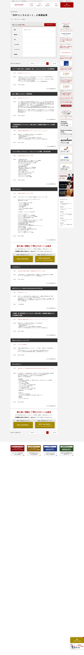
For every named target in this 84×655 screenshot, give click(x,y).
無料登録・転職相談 (67, 5)
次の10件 (54, 63)
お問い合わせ (69, 1)
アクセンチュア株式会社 (22, 344)
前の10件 (32, 63)
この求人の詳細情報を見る (51, 88)
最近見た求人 (62, 1)
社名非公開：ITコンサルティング (24, 73)
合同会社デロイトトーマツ (22, 292)
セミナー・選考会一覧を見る (66, 105)
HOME (12, 19)
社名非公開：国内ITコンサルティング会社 (25, 155)
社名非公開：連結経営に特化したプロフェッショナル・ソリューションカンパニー (32, 130)
